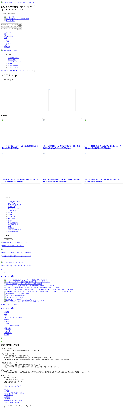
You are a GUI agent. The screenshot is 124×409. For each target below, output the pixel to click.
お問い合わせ (8, 395)
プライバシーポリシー (11, 402)
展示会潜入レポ (13, 65)
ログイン (7, 45)
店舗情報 (7, 398)
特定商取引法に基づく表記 (13, 400)
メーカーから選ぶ (8, 276)
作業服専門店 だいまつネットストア (12, 71)
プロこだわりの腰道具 (11, 325)
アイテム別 (11, 207)
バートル (11, 63)
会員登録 (7, 397)
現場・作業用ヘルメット (16, 229)
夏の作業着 (11, 218)
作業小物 (7, 331)
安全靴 (10, 220)
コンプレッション (14, 209)
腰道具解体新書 (13, 231)
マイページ (8, 43)
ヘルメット (8, 327)
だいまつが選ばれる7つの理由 (14, 393)
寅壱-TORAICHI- (13, 58)
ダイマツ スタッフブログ (12, 386)
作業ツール (8, 333)
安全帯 (6, 321)
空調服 (6, 335)
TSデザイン (12, 60)
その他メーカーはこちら (9, 304)
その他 (10, 212)
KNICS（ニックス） (14, 201)
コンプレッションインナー (13, 317)
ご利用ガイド (8, 41)
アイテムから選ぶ (8, 308)
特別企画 (11, 228)
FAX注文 (7, 47)
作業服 (6, 312)
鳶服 (5, 314)
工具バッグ (8, 323)
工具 (9, 226)
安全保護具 (8, 329)
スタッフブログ (13, 67)
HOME (6, 389)
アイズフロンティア (14, 61)
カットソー (8, 316)
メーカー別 (11, 216)
